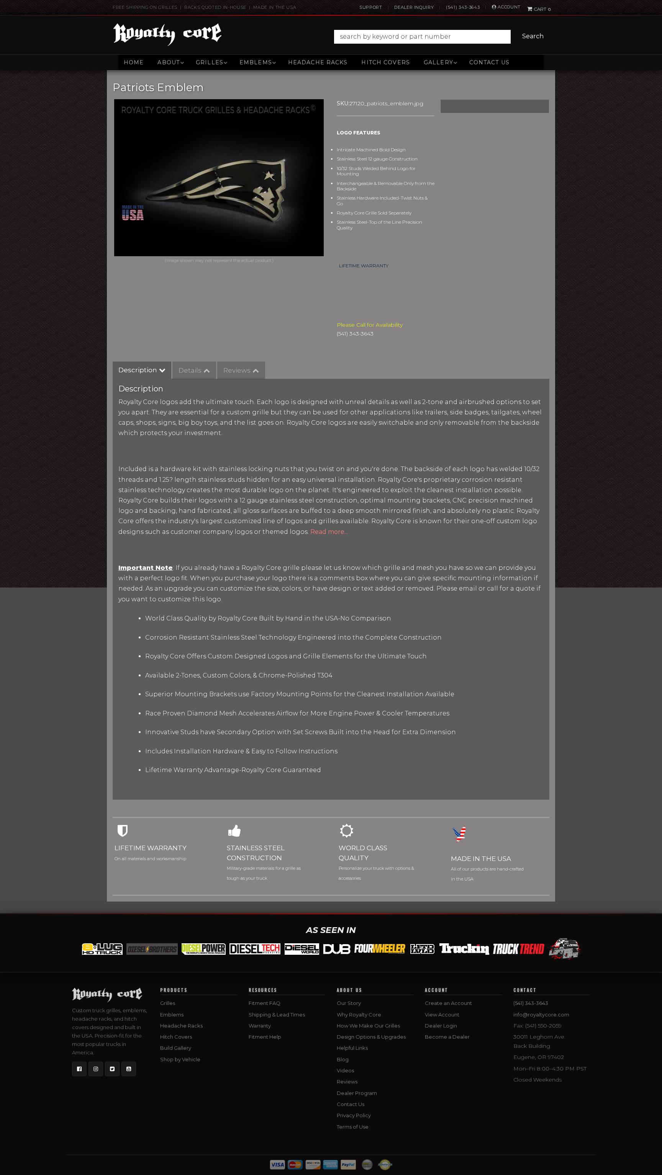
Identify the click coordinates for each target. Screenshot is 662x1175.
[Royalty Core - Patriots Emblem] (219, 177)
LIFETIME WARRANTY (363, 265)
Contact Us (489, 62)
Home (134, 62)
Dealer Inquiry (414, 7)
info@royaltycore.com (541, 1014)
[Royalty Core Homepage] (167, 34)
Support (370, 7)
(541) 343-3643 (463, 7)
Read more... (329, 531)
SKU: (343, 103)
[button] (440, 37)
